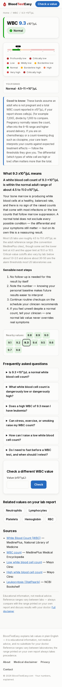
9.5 (43, 342)
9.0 (46, 335)
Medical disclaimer (25, 662)
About (6, 662)
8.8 (30, 335)
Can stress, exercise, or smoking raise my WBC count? (30, 423)
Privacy (45, 662)
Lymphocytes (38, 510)
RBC (51, 519)
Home (6, 12)
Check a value (47, 4)
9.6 (51, 342)
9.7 (10, 350)
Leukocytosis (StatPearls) (23, 582)
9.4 (35, 342)
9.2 (18, 342)
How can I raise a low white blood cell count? (30, 437)
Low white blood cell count (24, 562)
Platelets (12, 519)
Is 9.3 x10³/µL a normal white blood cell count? (27, 374)
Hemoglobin (33, 519)
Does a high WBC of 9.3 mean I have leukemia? (28, 408)
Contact (8, 669)
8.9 (38, 335)
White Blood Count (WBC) (24, 538)
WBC (15, 12)
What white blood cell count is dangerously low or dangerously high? (28, 391)
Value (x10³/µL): (16, 477)
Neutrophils (14, 510)
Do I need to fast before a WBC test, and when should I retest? (28, 452)
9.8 (18, 350)
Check (38, 484)
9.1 (9, 342)
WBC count (14, 552)
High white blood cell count (24, 572)
